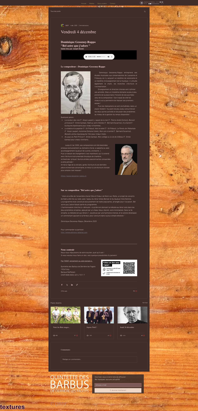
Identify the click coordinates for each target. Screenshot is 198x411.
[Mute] (160, 2)
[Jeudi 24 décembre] (132, 315)
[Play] (141, 3)
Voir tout (144, 303)
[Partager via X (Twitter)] (67, 285)
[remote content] (99, 55)
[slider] (163, 2)
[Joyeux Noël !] (99, 315)
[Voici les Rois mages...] (65, 315)
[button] (145, 11)
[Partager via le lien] (77, 285)
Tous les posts (56, 11)
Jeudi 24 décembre (127, 327)
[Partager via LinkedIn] (72, 285)
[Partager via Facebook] (62, 285)
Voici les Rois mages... (61, 327)
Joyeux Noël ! (92, 327)
